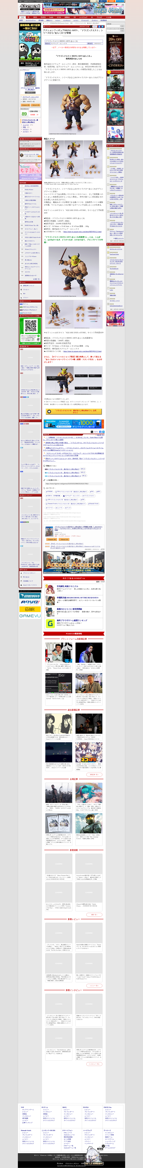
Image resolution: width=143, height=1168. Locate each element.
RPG (99, 491)
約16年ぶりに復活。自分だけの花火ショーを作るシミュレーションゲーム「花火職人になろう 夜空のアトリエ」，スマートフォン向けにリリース (116, 161)
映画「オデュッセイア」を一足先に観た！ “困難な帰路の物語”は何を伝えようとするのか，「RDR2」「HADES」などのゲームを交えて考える (30, 368)
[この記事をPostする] (91, 26)
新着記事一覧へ (94, 774)
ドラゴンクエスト (89, 495)
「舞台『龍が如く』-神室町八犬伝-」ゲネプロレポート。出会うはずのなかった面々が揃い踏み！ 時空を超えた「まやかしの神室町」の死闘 (88, 667)
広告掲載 (83, 1163)
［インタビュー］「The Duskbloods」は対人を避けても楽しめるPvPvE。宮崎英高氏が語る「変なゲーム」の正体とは (30, 564)
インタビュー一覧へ (94, 1064)
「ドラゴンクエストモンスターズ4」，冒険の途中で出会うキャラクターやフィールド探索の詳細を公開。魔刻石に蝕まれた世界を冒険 (116, 224)
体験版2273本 (36, 13)
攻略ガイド (49, 20)
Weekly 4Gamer (29, 189)
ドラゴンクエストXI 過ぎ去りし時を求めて (30, 89)
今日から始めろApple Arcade (33, 237)
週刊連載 (41, 20)
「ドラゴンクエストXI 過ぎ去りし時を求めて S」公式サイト (75, 412)
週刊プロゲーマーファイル (32, 196)
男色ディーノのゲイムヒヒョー (32, 208)
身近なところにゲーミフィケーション (32, 267)
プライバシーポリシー (29, 573)
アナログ (99, 17)
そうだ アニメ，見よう (31, 229)
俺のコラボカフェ (30, 241)
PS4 (92, 491)
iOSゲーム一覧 (68, 1146)
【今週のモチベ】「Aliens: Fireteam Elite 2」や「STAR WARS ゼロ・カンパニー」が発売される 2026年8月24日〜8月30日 (58, 877)
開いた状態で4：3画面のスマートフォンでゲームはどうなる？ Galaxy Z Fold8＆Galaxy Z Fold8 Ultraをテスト (88, 976)
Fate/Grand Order (114, 254)
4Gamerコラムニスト (30, 249)
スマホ (59, 17)
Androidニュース (69, 1135)
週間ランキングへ (119, 238)
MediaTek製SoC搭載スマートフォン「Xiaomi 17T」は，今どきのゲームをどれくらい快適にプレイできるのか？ (88, 946)
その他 (107, 1146)
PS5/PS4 (43, 17)
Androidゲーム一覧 (70, 1148)
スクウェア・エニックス (31, 97)
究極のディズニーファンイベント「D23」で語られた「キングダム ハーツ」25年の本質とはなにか (30, 540)
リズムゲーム (109, 1143)
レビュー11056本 (25, 13)
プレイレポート (69, 1112)
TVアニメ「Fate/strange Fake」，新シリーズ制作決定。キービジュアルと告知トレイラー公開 (117, 233)
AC (92, 17)
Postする (95, 26)
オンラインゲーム (31, 20)
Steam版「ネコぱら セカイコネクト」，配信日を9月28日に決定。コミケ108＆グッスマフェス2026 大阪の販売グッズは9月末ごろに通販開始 (88, 766)
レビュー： (34, 156)
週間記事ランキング (28, 285)
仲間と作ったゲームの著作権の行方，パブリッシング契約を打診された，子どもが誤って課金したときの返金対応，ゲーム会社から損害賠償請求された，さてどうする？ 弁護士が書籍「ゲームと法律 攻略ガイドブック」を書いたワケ (58, 839)
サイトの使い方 (40, 1)
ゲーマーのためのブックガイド (32, 233)
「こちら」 (81, 1157)
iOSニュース (68, 1133)
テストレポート (90, 1135)
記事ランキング (27, 1122)
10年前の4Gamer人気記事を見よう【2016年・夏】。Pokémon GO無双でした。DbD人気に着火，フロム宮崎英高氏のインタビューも (30, 392)
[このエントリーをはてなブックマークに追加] (102, 27)
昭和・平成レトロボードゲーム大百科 (32, 245)
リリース (50, 508)
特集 (24, 127)
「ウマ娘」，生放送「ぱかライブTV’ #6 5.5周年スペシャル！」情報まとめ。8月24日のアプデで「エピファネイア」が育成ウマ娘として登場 (116, 170)
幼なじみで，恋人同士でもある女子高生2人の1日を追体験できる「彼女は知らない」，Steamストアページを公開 (58, 737)
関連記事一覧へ (101, 435)
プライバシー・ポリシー (72, 1163)
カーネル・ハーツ (115, 300)
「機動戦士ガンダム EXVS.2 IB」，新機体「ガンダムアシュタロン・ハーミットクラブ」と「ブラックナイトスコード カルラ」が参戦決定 (116, 188)
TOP (22, 17)
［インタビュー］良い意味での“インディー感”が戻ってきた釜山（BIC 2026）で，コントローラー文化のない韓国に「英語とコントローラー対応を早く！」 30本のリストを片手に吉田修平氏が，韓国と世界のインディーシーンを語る (30, 517)
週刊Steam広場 (29, 221)
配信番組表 (104, 20)
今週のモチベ (28, 193)
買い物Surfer (28, 260)
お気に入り (103, 1)
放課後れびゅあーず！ (31, 275)
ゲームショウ (85, 20)
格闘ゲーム (108, 1137)
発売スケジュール (49, 1118)
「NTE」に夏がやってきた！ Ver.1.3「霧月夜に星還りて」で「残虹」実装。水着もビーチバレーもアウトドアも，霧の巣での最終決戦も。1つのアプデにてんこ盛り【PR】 (88, 807)
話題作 (21, 20)
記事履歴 (111, 1)
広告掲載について (28, 581)
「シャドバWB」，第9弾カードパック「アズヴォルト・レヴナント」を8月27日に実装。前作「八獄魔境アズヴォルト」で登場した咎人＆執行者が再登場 (116, 179)
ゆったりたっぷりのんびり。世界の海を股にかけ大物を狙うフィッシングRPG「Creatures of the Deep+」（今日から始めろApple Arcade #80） (58, 906)
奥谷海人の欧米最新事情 (31, 186)
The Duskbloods (114, 268)
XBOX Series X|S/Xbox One (30, 307)
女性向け (67, 17)
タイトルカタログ (49, 1120)
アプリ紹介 (67, 1141)
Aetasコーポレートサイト (30, 585)
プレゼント (95, 20)
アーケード (107, 1130)
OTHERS (50, 491)
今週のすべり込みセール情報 (32, 217)
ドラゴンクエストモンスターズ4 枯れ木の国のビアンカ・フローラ (116, 261)
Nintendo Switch (27, 313)
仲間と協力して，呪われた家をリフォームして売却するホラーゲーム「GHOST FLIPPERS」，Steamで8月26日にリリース (88, 737)
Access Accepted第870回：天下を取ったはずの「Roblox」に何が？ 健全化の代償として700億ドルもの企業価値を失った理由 (88, 877)
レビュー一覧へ (94, 985)
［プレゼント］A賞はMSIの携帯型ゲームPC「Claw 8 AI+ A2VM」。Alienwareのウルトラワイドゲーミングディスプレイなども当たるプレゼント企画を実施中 (117, 197)
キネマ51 (27, 272)
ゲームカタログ (110, 1148)
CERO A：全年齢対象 (53, 495)
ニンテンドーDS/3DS (48, 1130)
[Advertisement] (73, 1087)
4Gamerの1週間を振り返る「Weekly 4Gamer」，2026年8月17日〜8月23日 (86, 905)
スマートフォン (67, 1130)
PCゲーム (25, 304)
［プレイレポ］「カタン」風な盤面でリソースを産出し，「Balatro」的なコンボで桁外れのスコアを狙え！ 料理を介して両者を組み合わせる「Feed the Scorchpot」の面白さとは (58, 947)
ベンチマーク (89, 1143)
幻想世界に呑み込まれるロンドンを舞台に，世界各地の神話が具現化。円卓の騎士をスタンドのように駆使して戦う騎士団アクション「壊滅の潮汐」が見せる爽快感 (58, 977)
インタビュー (67, 20)
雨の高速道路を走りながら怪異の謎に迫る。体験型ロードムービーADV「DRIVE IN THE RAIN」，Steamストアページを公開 (58, 765)
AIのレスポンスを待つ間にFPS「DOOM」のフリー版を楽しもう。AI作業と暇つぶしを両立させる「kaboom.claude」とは (58, 696)
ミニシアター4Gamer (30, 256)
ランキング (120, 1)
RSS (20, 1)
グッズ (68, 508)
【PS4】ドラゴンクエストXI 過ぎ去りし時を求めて (66, 543)
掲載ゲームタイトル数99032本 (30, 11)
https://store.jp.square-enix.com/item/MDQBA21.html (82, 232)
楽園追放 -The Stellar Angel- (117, 274)
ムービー (76, 20)
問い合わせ (51, 1)
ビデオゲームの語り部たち (32, 252)
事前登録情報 (68, 1137)
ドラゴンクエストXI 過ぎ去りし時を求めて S (64, 476)
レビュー (57, 20)
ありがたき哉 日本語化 (31, 263)
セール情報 (67, 1139)
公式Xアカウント (29, 1)
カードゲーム (109, 1139)
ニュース (26, 125)
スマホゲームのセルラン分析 (32, 212)
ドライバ (25, 297)
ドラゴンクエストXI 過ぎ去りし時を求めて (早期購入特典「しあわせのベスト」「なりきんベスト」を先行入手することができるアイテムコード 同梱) (78, 528)
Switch (51, 17)
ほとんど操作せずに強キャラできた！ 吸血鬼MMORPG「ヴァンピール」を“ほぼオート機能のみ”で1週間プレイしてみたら (30, 442)
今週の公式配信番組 (30, 200)
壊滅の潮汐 (113, 295)
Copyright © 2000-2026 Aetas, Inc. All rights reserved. (71, 1165)
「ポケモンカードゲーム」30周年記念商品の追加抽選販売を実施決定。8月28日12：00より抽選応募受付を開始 (116, 152)
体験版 (24, 1114)
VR (75, 17)
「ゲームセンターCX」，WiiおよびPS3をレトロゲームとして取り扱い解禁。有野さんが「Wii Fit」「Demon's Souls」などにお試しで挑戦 (58, 667)
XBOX (35, 17)
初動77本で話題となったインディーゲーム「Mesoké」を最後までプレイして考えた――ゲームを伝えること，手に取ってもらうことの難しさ (30, 490)
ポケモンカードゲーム (116, 249)
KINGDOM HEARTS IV (116, 306)
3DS (83, 499)
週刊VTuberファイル (30, 203)
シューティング (110, 1141)
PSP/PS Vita (107, 1107)
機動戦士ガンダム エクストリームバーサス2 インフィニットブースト (116, 282)
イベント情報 (109, 1135)
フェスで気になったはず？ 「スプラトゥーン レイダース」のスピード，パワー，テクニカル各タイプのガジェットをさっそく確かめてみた (30, 466)
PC (28, 17)
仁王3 (111, 290)
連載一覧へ (37, 279)
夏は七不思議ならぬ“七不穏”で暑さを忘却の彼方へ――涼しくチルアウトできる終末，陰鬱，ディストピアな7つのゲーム (30, 415)
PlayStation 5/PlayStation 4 (30, 310)
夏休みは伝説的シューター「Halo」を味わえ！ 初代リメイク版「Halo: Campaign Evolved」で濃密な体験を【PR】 (88, 836)
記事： (28, 156)
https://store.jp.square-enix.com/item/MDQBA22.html (82, 351)
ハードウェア (83, 17)
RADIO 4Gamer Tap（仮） (32, 225)
